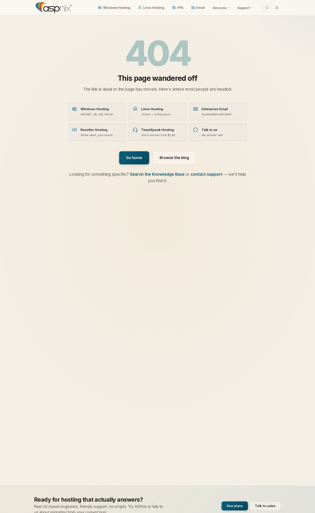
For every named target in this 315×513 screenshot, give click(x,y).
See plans (235, 506)
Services (219, 8)
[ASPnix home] (53, 8)
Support (243, 8)
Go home (134, 158)
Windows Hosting (116, 8)
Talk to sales (265, 506)
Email (200, 8)
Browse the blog (174, 158)
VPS (180, 8)
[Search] (267, 8)
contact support (206, 174)
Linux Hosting (153, 8)
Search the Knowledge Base (157, 174)
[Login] (277, 8)
